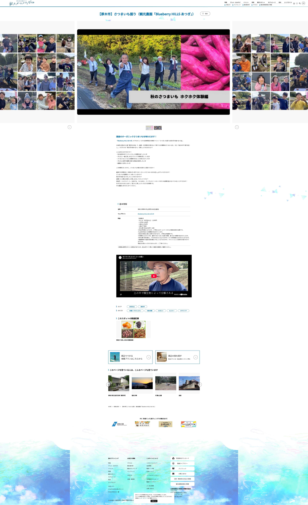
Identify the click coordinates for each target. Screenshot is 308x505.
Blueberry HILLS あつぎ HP (146, 214)
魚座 (180, 395)
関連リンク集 (150, 468)
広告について (150, 471)
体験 (253, 2)
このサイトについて (152, 463)
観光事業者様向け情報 (266, 5)
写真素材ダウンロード (153, 479)
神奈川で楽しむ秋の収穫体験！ (125, 340)
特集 (226, 2)
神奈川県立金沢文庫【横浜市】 (117, 395)
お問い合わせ (150, 488)
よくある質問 (150, 486)
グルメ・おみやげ (235, 2)
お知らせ (228, 5)
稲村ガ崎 (134, 395)
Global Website (112, 492)
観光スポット (261, 2)
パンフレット (237, 5)
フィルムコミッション (153, 475)
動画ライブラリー (151, 482)
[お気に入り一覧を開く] (297, 3)
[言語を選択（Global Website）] (294, 3)
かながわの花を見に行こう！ (116, 489)
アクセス (255, 5)
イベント (246, 2)
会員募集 (149, 466)
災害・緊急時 (131, 479)
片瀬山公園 (158, 395)
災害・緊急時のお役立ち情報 (182, 479)
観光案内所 (247, 5)
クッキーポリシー (143, 498)
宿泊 (280, 2)
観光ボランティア (132, 468)
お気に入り (111, 486)
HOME (109, 406)
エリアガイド (288, 2)
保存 (206, 14)
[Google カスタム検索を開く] (300, 3)
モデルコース (272, 2)
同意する (154, 501)
